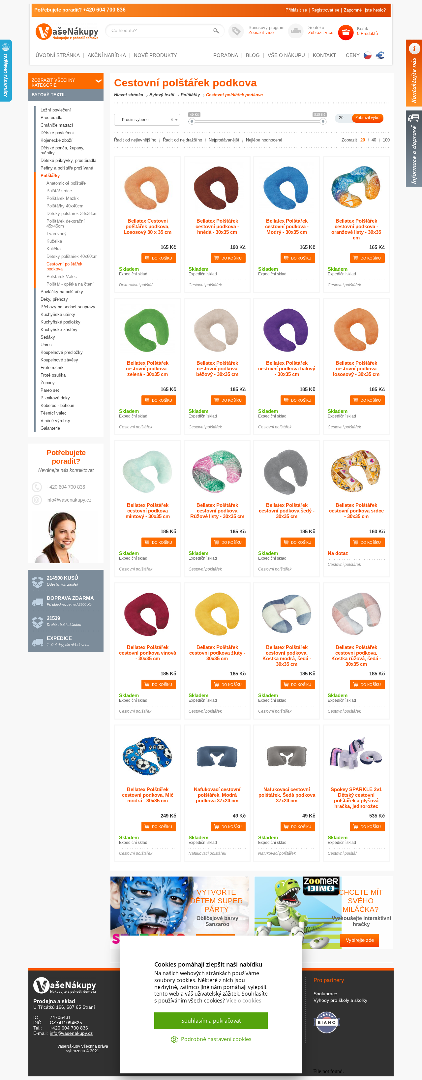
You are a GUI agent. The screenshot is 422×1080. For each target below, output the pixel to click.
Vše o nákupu (286, 55)
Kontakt (324, 55)
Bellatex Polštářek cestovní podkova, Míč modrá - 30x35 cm (147, 795)
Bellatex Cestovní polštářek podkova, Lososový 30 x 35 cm (147, 226)
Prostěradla (51, 117)
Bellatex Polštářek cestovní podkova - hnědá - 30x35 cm (217, 226)
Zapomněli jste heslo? (365, 10)
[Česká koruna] (367, 55)
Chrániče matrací (57, 125)
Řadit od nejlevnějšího (135, 140)
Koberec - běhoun (57, 405)
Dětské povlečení (57, 132)
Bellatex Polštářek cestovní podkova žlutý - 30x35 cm (217, 652)
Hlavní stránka (128, 94)
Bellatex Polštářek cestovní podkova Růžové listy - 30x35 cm (217, 510)
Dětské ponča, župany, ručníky (62, 150)
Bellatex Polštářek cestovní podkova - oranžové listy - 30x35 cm (356, 229)
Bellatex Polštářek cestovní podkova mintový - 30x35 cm (148, 510)
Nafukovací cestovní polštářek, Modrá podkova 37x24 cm (217, 795)
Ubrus (46, 344)
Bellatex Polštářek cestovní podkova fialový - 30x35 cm (286, 368)
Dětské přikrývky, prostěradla (68, 160)
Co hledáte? (124, 30)
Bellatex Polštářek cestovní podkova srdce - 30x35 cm (356, 510)
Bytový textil (49, 94)
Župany (48, 382)
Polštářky (50, 175)
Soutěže (320, 30)
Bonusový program (267, 30)
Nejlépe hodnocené (264, 140)
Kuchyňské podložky (60, 322)
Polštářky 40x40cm (64, 205)
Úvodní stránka (58, 55)
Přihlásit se (296, 10)
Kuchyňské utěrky (58, 314)
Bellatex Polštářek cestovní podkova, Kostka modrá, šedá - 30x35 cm (286, 655)
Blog (253, 55)
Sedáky (48, 337)
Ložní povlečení (56, 110)
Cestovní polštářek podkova (64, 266)
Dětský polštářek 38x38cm (72, 213)
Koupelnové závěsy (59, 359)
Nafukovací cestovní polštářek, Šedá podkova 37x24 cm (286, 795)
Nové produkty (155, 55)
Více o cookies (243, 1000)
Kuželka (54, 241)
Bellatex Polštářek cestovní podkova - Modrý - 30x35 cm (287, 226)
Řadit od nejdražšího (182, 140)
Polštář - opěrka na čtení (70, 284)
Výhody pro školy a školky (340, 1000)
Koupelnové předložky (62, 352)
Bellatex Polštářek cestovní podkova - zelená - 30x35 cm (147, 368)
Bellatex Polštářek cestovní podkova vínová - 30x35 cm (147, 652)
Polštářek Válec (61, 276)
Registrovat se (325, 10)
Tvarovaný (56, 233)
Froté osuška (53, 375)
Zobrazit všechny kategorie (53, 83)
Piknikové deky (55, 397)
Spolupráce (325, 993)
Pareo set (50, 390)
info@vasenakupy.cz (69, 500)
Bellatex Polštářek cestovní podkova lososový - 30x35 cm (356, 368)
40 (374, 140)
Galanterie (50, 428)
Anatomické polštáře (66, 183)
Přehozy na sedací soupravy (68, 306)
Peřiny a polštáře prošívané (67, 168)
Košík (367, 31)
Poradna (225, 55)
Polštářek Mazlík (62, 198)
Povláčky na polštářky (62, 291)
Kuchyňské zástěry (59, 329)
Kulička (53, 248)
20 (362, 140)
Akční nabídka (107, 55)
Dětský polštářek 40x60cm (72, 256)
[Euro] (380, 55)
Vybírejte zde (360, 940)
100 (386, 140)
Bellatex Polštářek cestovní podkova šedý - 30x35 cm (287, 510)
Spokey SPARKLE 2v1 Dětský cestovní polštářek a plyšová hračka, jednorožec (356, 798)
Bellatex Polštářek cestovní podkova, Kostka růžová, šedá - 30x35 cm (356, 655)
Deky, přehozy (54, 299)
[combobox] (147, 120)
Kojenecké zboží (57, 140)
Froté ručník (52, 367)
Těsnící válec (54, 413)
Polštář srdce (59, 190)
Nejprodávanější (224, 140)
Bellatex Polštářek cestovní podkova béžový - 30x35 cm (217, 368)
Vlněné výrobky (55, 420)
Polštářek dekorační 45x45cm (65, 224)
